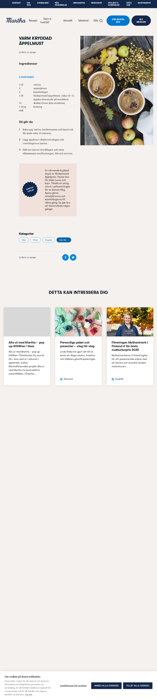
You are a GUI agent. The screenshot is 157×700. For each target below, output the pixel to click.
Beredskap (96, 3)
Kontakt (16, 3)
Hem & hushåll (45, 20)
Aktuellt (67, 20)
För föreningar (61, 4)
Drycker (48, 240)
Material (83, 20)
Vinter (35, 240)
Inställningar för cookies (73, 686)
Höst (24, 240)
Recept (33, 20)
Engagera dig (118, 20)
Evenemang (43, 3)
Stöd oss (129, 4)
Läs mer (28, 694)
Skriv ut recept (28, 52)
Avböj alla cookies (106, 686)
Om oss (29, 4)
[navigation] (16, 20)
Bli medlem (141, 20)
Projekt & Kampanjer (113, 4)
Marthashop (144, 3)
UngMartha (79, 3)
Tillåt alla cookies (137, 686)
